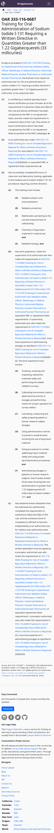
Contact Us (7, 783)
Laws (16, 817)
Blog (4, 771)
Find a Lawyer (8, 767)
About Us (6, 775)
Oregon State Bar (14, 729)
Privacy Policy (8, 795)
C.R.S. (16, 805)
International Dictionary (39, 829)
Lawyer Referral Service (38, 735)
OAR (9, 10)
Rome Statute (20, 829)
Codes (17, 801)
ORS (21, 821)
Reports (5, 787)
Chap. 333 (17, 10)
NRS (16, 813)
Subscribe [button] (8, 708)
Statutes (18, 809)
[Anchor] (36, 93)
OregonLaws (25, 3)
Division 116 (29, 10)
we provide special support (26, 748)
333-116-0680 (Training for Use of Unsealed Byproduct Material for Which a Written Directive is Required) (33, 627)
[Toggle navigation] (48, 3)
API (3, 779)
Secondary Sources (11, 791)
